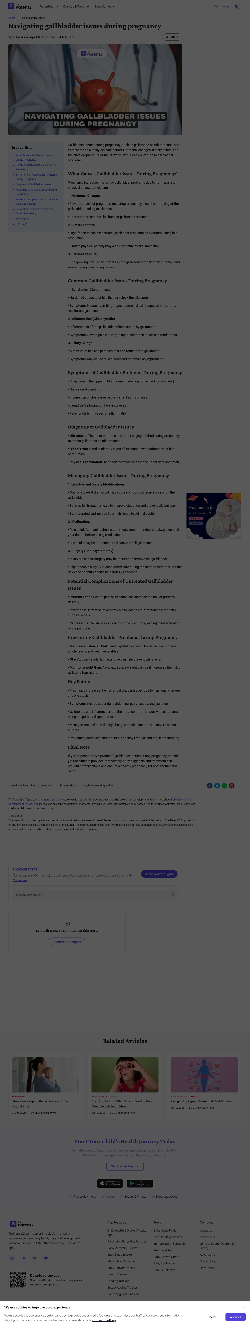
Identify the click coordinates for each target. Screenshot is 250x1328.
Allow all (235, 1317)
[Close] (244, 1307)
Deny (212, 1317)
